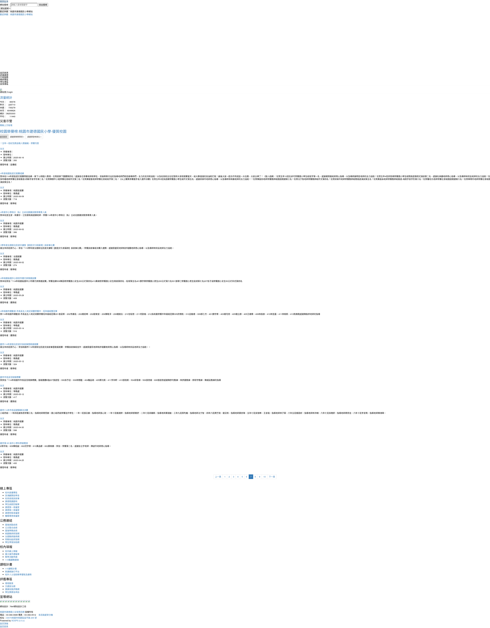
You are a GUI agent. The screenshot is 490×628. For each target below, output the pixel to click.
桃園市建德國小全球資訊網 (12, 611)
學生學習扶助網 (12, 542)
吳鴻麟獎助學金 (12, 495)
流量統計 (6, 97)
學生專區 (4, 81)
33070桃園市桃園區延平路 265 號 (21, 617)
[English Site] (1, 89)
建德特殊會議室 (12, 512)
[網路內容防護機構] (6, 600)
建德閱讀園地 (11, 501)
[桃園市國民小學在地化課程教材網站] (4, 600)
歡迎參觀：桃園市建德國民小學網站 (16, 14)
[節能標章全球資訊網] (14, 600)
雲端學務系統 (11, 530)
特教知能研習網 (12, 539)
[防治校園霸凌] (16, 600)
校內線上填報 (11, 551)
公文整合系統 (11, 527)
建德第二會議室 (12, 510)
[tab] (245, 75)
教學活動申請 (11, 556)
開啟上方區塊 (6, 125)
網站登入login (6, 92)
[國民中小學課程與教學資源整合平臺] (27, 600)
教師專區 (4, 79)
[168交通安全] (1, 600)
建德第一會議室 (12, 507)
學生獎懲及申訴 (12, 592)
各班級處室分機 (44, 614)
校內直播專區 (11, 492)
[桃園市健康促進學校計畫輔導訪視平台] (29, 600)
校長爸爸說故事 (12, 498)
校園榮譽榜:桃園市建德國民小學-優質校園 (33, 131)
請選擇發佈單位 (33, 136)
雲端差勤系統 (11, 524)
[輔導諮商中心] (24, 600)
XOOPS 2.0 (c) (18, 620)
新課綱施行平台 (12, 571)
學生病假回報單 (12, 504)
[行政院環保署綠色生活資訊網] (9, 600)
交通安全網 (10, 586)
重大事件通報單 (12, 554)
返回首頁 (4, 72)
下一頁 (272, 476)
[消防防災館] (11, 600)
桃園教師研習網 (12, 533)
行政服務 (4, 77)
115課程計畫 (11, 568)
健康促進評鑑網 (12, 589)
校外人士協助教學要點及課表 (18, 574)
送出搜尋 (43, 4)
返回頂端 (4, 623)
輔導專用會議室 (12, 515)
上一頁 (218, 476)
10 (264, 476)
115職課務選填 (12, 559)
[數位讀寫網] (19, 600)
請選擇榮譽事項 (16, 136)
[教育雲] (21, 600)
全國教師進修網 (12, 536)
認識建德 (4, 75)
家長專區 (4, 83)
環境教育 (9, 583)
